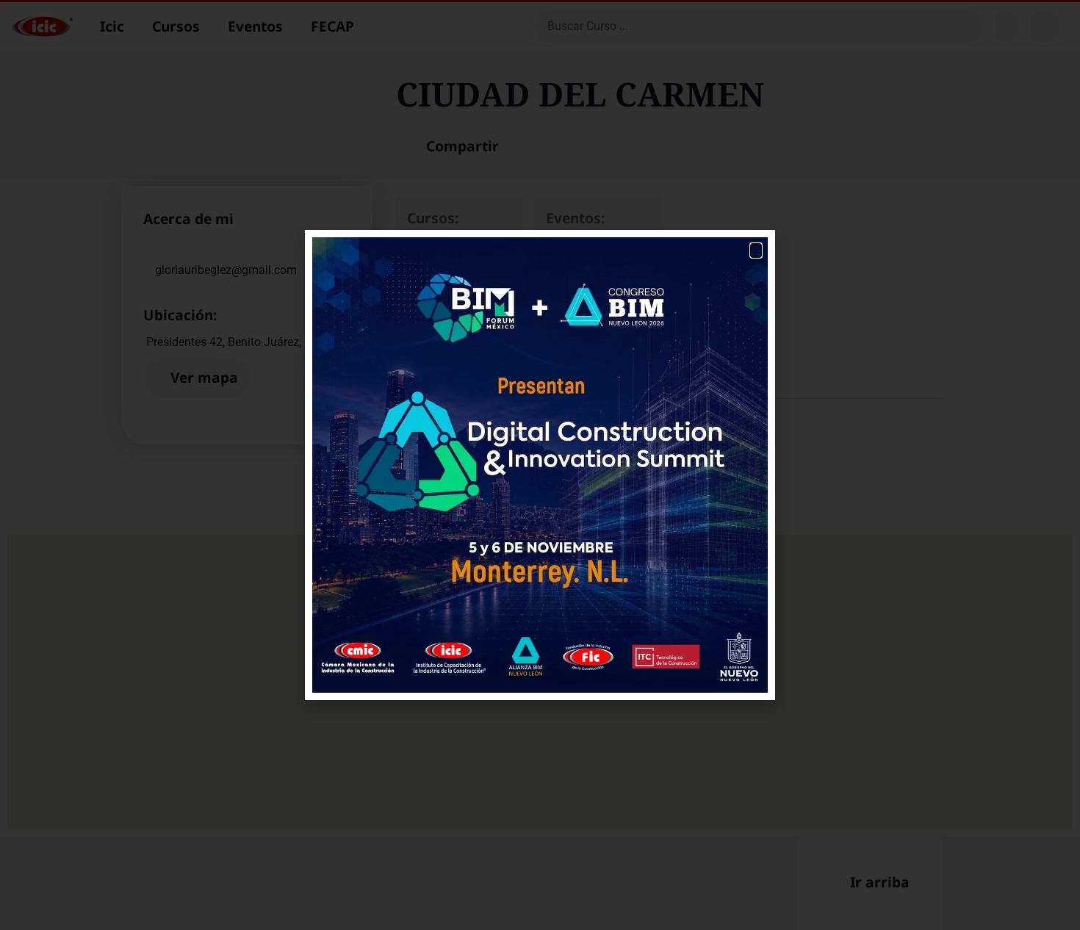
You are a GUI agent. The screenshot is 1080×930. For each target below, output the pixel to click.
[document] (540, 465)
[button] (756, 250)
